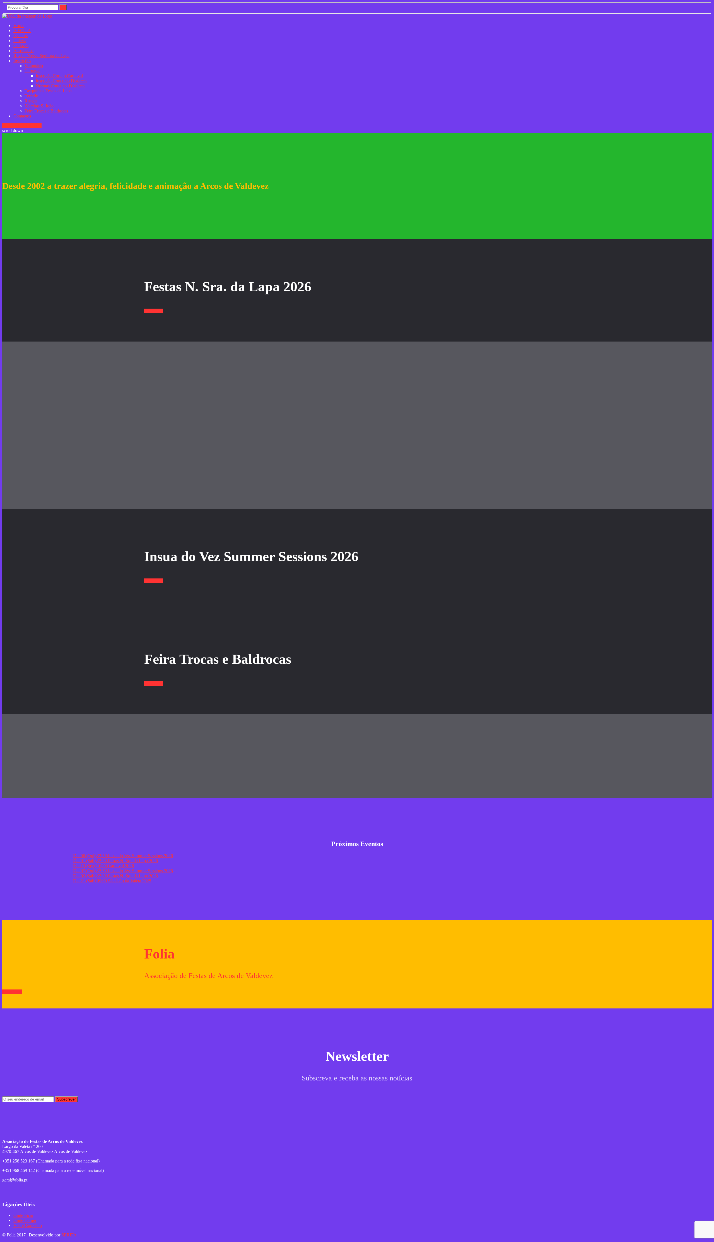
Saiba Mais (12, 991)
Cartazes (20, 45)
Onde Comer (24, 1220)
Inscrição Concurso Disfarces (61, 80)
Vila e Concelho (27, 1225)
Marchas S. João (39, 106)
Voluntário (34, 65)
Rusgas (31, 101)
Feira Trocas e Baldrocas (46, 111)
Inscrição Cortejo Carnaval (59, 75)
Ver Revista (31, 125)
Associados (23, 50)
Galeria (19, 40)
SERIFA (69, 1235)
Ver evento (11, 125)
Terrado (31, 95)
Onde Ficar (23, 1215)
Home (18, 25)
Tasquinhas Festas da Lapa (48, 90)
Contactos (22, 116)
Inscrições (22, 60)
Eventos (20, 35)
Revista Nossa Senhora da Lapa (41, 55)
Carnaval (32, 70)
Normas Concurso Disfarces (60, 85)
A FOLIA (22, 30)
